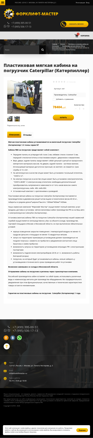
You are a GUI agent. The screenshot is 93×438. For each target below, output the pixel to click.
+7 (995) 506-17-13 (21, 26)
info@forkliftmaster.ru (18, 373)
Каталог (62, 44)
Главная (54, 44)
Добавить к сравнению (65, 99)
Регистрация (80, 3)
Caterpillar (72, 95)
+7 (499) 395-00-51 (21, 22)
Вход (87, 3)
